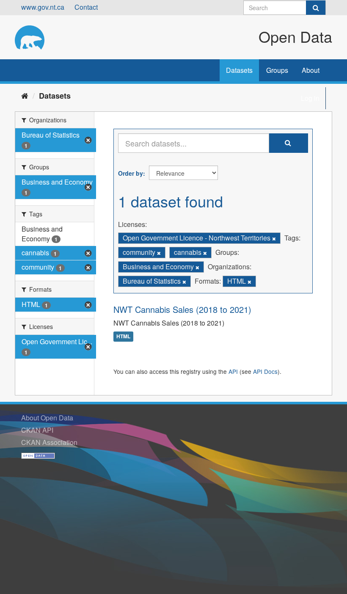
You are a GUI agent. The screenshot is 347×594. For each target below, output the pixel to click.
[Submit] (315, 7)
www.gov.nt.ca (42, 7)
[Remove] (274, 238)
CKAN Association (49, 442)
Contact (86, 7)
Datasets (239, 70)
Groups (277, 70)
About (310, 70)
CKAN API (37, 430)
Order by (130, 173)
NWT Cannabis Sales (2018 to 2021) (182, 309)
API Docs (265, 371)
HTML (123, 336)
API (233, 371)
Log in (310, 98)
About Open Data (47, 418)
